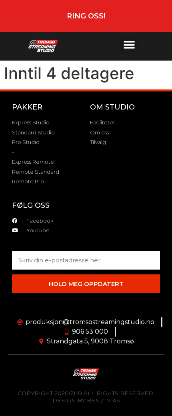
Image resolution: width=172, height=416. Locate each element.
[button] (129, 45)
